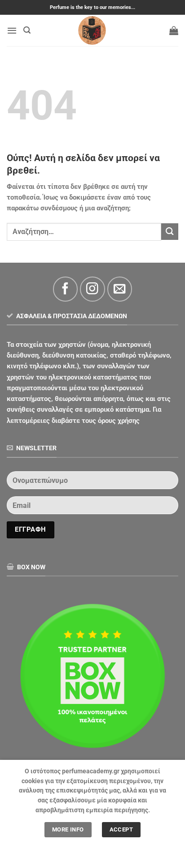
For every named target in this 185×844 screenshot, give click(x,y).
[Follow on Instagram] (92, 289)
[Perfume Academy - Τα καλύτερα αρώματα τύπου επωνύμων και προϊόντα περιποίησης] (92, 30)
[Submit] (169, 231)
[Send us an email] (119, 289)
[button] (12, 30)
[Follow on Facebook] (65, 289)
